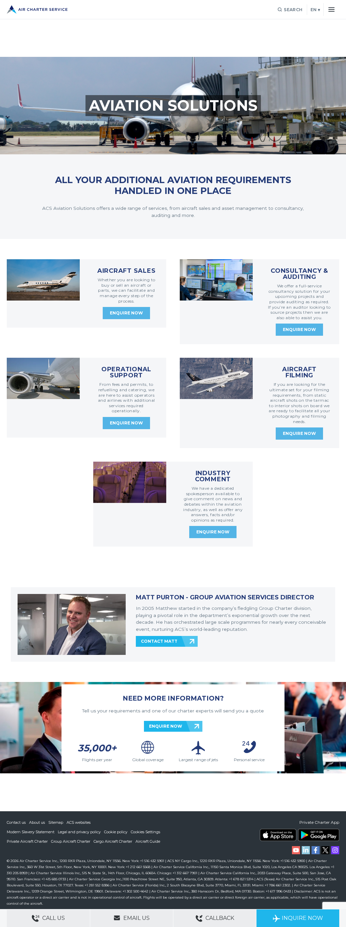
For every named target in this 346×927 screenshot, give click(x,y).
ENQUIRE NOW (165, 726)
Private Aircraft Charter (27, 841)
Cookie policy (115, 832)
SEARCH (293, 9)
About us (37, 822)
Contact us (16, 822)
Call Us (53, 918)
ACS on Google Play (318, 835)
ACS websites (79, 822)
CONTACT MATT (159, 641)
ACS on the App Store (278, 835)
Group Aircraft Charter (70, 841)
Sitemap (55, 822)
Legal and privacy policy (79, 832)
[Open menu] (331, 9)
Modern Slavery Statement (30, 832)
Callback (219, 918)
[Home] (37, 9)
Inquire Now (302, 918)
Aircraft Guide (147, 841)
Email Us (136, 918)
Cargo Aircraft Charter (113, 841)
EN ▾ (315, 9)
